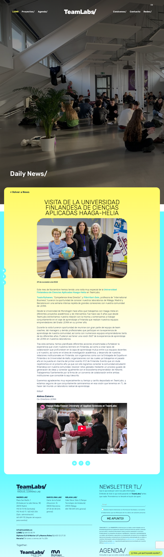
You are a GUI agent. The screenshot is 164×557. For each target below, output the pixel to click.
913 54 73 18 (21, 509)
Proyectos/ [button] (28, 12)
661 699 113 (21, 517)
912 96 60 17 (21, 512)
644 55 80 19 (30, 533)
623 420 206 (33, 512)
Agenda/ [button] (43, 12)
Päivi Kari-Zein (91, 297)
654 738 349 (70, 509)
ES (152, 5)
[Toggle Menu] (149, 207)
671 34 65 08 (52, 509)
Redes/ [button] (148, 12)
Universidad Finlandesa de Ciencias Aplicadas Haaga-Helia (77, 291)
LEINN (15, 12)
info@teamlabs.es (24, 530)
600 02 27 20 (60, 536)
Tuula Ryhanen (45, 297)
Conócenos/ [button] (119, 12)
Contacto (135, 12)
